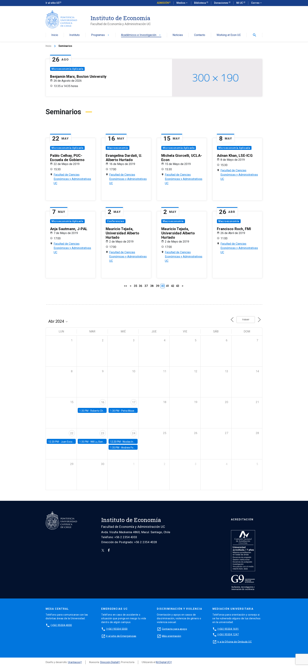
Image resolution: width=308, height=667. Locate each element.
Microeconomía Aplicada (67, 68)
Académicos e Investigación (141, 35)
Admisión (163, 2)
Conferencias (115, 221)
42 (172, 286)
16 (102, 402)
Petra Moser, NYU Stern (134, 410)
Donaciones (221, 2)
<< (125, 286)
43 (177, 286)
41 (167, 286)
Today (245, 320)
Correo (256, 2)
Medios (182, 2)
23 (102, 433)
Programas (100, 35)
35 (135, 286)
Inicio (54, 35)
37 (146, 286)
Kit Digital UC (163, 662)
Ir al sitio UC (53, 2)
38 (151, 286)
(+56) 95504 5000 (117, 628)
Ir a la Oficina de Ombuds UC (234, 641)
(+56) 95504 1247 (228, 634)
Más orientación (171, 635)
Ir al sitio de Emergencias (121, 635)
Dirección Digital (109, 662)
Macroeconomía (117, 147)
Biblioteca (200, 2)
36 (140, 286)
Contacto (199, 35)
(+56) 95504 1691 (228, 628)
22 (71, 433)
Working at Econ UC (229, 35)
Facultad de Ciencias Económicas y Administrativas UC (72, 179)
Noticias (178, 35)
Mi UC (239, 2)
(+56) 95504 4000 (61, 625)
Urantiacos (74, 662)
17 (133, 402)
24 (133, 433)
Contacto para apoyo (174, 628)
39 (157, 286)
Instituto (74, 35)
